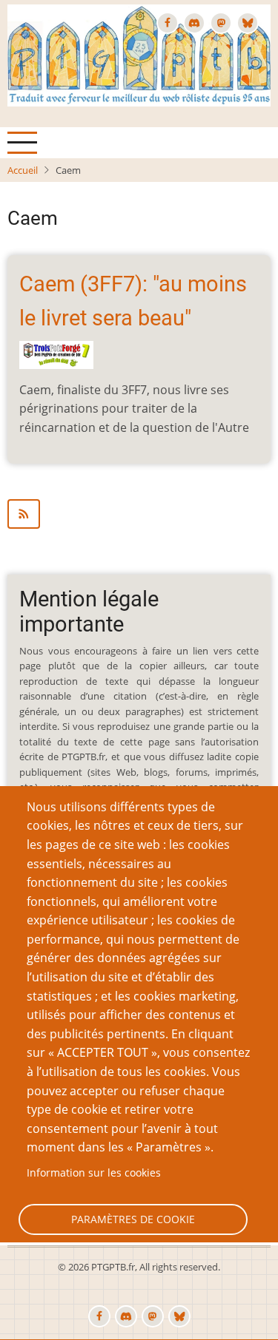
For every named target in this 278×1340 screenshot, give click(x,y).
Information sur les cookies (94, 1172)
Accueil (22, 170)
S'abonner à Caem (139, 514)
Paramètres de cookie (133, 1219)
